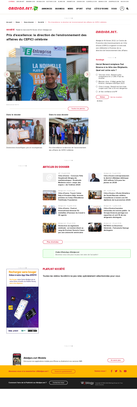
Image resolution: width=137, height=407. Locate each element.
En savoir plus (116, 360)
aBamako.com (30, 1)
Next (87, 74)
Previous (7, 74)
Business (60, 8)
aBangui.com (102, 1)
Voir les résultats (116, 97)
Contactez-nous (58, 383)
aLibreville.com (91, 1)
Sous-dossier (29, 22)
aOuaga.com (41, 1)
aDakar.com (81, 1)
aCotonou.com (51, 1)
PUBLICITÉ (68, 18)
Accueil (9, 22)
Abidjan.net (20, 1)
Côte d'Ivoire (101, 8)
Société (41, 22)
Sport (79, 8)
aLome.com (61, 1)
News (70, 8)
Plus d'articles (53, 242)
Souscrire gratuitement (63, 371)
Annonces (47, 8)
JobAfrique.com (114, 1)
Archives (100, 101)
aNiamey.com (71, 1)
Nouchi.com (124, 1)
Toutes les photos (78, 108)
